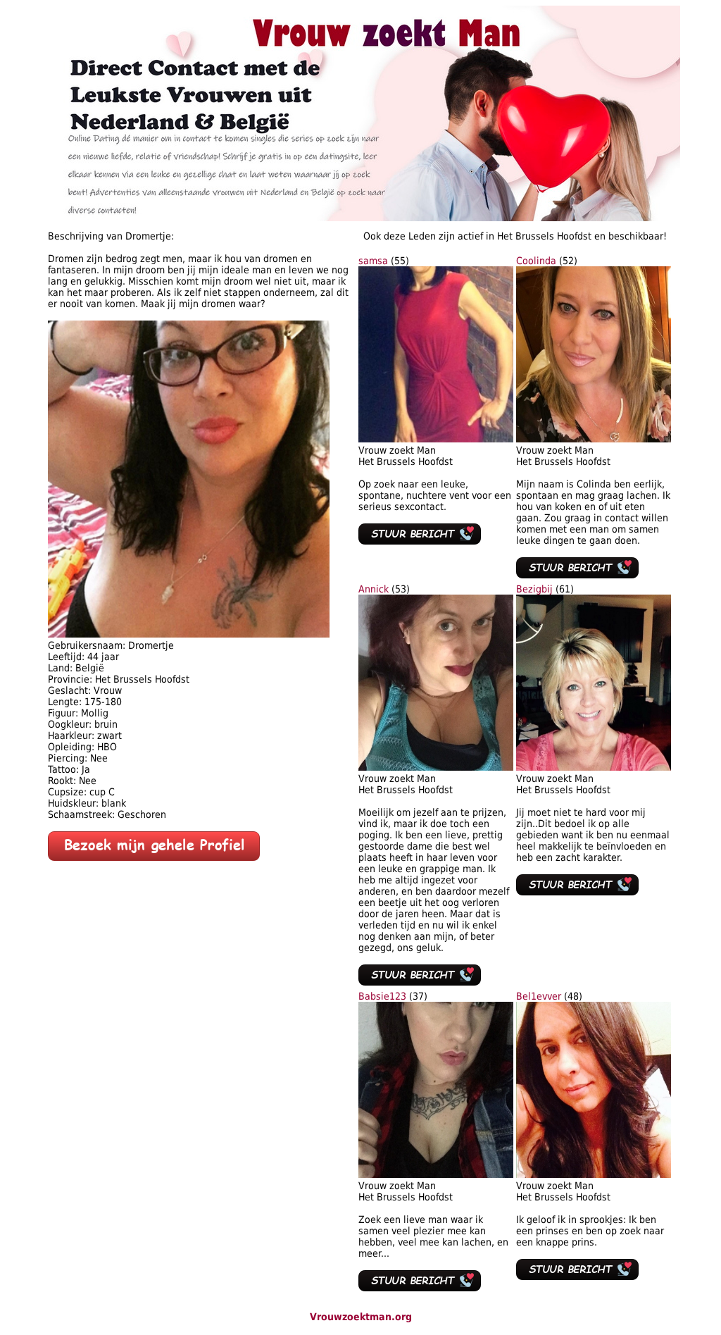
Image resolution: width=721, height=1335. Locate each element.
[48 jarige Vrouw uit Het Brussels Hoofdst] (593, 1174)
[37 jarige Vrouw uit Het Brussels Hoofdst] (435, 1174)
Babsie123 (382, 996)
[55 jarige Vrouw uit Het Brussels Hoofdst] (435, 439)
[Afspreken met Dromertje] (189, 634)
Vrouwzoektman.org (361, 1316)
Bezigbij (534, 589)
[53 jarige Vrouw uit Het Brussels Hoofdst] (435, 767)
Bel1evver (538, 996)
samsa (373, 260)
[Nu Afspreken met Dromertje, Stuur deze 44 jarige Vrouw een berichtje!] (154, 857)
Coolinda (536, 260)
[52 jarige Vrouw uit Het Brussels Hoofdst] (593, 439)
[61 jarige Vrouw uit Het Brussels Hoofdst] (593, 767)
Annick (373, 589)
